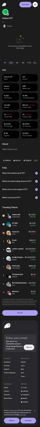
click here (23, 415)
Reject (11, 421)
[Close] (34, 410)
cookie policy (13, 410)
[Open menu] (35, 4)
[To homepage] (7, 325)
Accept (28, 421)
